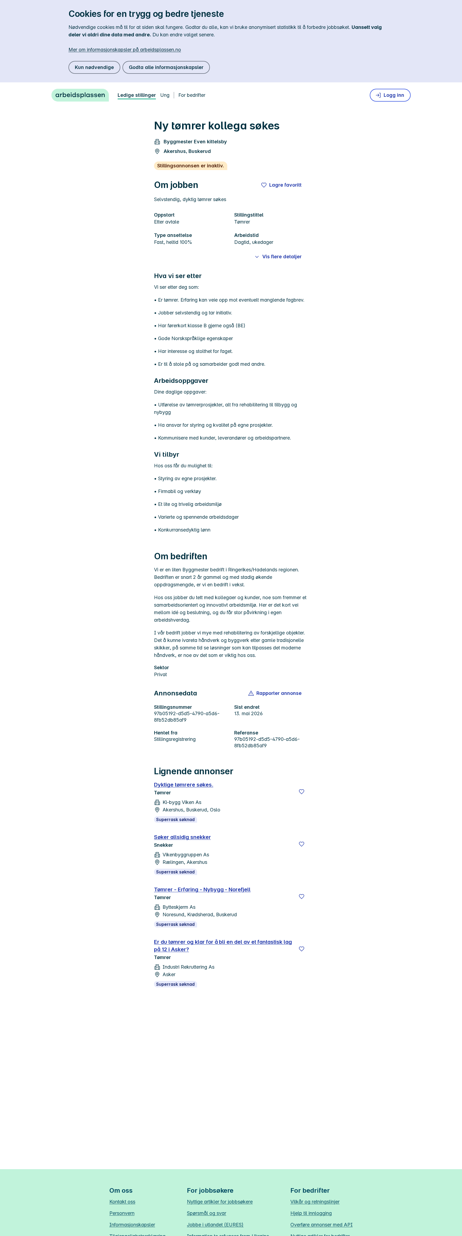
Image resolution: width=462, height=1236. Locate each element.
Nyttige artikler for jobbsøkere (220, 1201)
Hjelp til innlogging (311, 1213)
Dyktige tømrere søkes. (183, 784)
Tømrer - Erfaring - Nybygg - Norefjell (202, 889)
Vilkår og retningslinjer (315, 1201)
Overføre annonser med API (321, 1224)
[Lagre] (301, 791)
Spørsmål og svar (206, 1213)
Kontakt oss (122, 1201)
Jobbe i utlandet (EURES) (215, 1224)
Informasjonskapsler (132, 1224)
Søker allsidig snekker (182, 837)
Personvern (121, 1213)
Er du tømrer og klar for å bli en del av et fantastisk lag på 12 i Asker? (223, 946)
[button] (275, 693)
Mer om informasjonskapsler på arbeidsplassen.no (124, 49)
